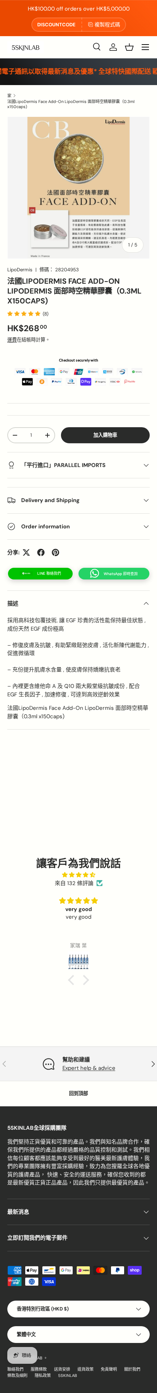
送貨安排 (62, 1369)
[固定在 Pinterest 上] (55, 552)
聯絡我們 (15, 1369)
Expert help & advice (88, 1068)
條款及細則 (17, 1375)
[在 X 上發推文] (26, 552)
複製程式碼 (107, 24)
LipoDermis (19, 270)
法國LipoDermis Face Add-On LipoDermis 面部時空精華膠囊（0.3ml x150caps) (71, 104)
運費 (12, 340)
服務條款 (39, 1369)
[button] (129, 47)
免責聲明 (109, 1369)
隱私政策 (43, 1375)
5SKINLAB (67, 1375)
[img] (78, 875)
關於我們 (132, 1369)
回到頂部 (78, 1093)
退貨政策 (85, 1369)
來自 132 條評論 (74, 883)
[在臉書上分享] (41, 552)
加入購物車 (105, 435)
